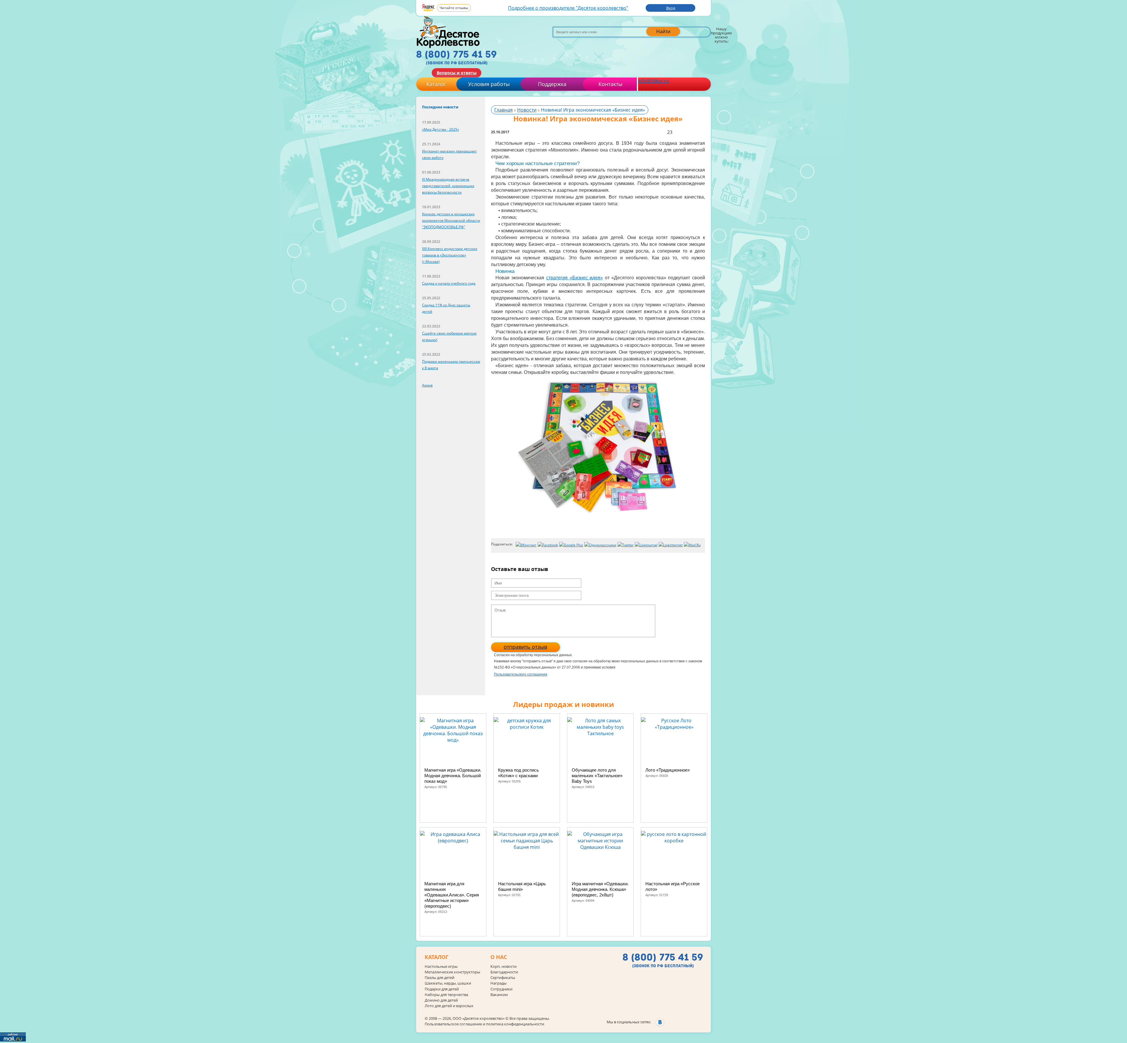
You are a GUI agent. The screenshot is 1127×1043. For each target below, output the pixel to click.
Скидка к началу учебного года (448, 283)
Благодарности (504, 972)
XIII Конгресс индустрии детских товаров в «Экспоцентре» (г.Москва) (449, 255)
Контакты (610, 84)
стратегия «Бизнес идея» (574, 277)
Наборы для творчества (446, 994)
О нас (498, 957)
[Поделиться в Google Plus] (571, 545)
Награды (498, 983)
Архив (427, 385)
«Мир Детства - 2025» (440, 129)
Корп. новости (503, 966)
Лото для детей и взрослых (449, 1006)
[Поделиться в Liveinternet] (671, 545)
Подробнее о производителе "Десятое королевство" (568, 8)
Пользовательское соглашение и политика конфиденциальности (484, 1024)
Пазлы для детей (439, 977)
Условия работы (489, 84)
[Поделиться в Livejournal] (646, 545)
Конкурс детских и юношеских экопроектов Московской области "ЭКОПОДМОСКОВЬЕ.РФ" (451, 220)
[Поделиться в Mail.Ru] (692, 545)
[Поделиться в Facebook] (548, 545)
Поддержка (552, 84)
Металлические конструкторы (452, 972)
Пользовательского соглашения (520, 674)
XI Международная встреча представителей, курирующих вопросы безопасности (448, 186)
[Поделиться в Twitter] (626, 545)
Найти (663, 31)
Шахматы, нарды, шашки (448, 983)
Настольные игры (441, 966)
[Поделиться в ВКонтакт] (526, 545)
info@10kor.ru (653, 81)
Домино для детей (441, 1000)
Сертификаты (502, 977)
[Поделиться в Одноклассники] (600, 545)
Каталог (436, 84)
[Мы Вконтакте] (659, 1022)
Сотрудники (501, 989)
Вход (670, 8)
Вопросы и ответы (457, 72)
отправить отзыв (525, 646)
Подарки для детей (442, 989)
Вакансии (499, 994)
